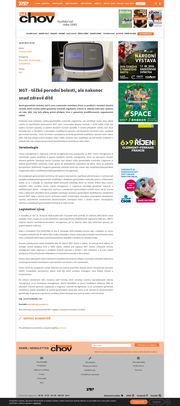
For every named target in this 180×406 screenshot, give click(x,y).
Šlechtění (23, 60)
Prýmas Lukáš (25, 51)
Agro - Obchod (117, 3)
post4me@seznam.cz (38, 304)
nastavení (37, 403)
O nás (37, 3)
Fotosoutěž (41, 378)
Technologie (109, 33)
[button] (146, 345)
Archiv (107, 3)
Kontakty (129, 3)
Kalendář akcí (146, 34)
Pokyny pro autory (90, 366)
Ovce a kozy (71, 33)
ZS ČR (46, 395)
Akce (42, 382)
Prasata (53, 33)
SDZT (67, 395)
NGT (21, 72)
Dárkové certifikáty (41, 370)
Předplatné (41, 365)
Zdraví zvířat (96, 33)
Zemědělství (24, 63)
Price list (138, 370)
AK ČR (40, 395)
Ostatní (119, 33)
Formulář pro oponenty (90, 374)
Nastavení (156, 402)
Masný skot (44, 33)
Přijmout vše (139, 402)
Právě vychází (130, 33)
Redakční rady (90, 370)
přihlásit (62, 328)
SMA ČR (61, 395)
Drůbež (62, 33)
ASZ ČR (53, 395)
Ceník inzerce (138, 366)
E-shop (41, 374)
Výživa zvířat (83, 33)
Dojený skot (32, 33)
